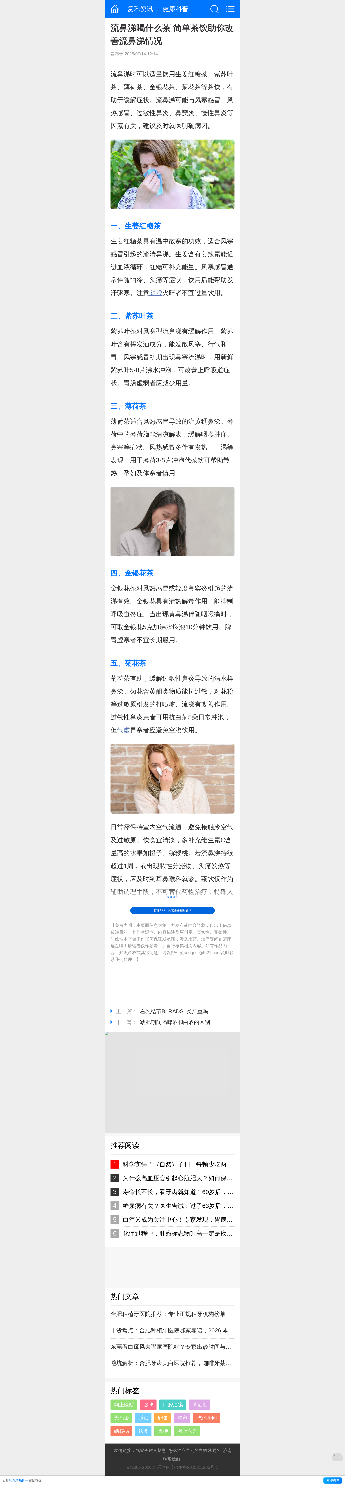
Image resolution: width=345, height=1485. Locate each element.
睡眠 (144, 1418)
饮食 (144, 1431)
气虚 (123, 730)
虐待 (163, 1431)
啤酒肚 (200, 1405)
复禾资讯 (140, 9)
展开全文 (172, 896)
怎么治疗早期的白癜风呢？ (194, 1450)
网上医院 (124, 1405)
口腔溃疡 (173, 1405)
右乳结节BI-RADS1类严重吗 (174, 1011)
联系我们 (171, 1459)
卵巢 (163, 1418)
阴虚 (155, 292)
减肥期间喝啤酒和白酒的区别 (175, 1022)
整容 (182, 1418)
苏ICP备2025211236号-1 (194, 1467)
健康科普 (175, 9)
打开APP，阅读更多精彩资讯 (172, 910)
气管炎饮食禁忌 (151, 1450)
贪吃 (149, 1405)
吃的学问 (207, 1418)
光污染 (121, 1418)
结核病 (121, 1431)
